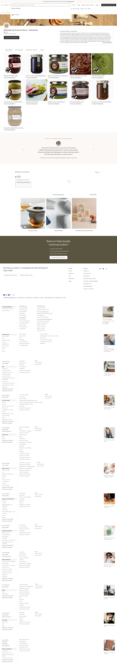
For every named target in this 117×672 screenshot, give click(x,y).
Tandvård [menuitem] (21, 559)
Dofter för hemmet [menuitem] (44, 334)
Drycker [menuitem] (4, 404)
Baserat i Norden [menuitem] (41, 328)
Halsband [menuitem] (4, 513)
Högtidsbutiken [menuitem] (22, 315)
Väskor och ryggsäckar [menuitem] (24, 427)
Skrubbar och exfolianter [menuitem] (25, 470)
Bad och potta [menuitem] (22, 555)
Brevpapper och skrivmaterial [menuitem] (9, 540)
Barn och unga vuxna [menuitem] (7, 652)
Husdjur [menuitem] (4, 347)
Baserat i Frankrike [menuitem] (41, 324)
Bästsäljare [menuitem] (4, 641)
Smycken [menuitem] (4, 342)
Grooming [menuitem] (21, 599)
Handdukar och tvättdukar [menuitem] (25, 563)
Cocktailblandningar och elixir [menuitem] (26, 404)
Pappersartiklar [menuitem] (5, 344)
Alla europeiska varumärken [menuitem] (43, 321)
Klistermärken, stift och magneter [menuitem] (7, 542)
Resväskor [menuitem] (21, 446)
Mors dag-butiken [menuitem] (23, 307)
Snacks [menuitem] (3, 417)
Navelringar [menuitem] (22, 495)
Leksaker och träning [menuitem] (24, 603)
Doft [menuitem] (3, 472)
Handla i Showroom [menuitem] (6, 431)
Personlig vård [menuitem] (5, 481)
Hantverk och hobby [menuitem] (7, 530)
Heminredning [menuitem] (5, 334)
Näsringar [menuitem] (21, 500)
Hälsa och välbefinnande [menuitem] (7, 474)
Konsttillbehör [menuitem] (22, 525)
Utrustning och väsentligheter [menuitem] (9, 561)
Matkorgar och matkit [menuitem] (7, 419)
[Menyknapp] (2, 12)
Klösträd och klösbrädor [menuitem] (24, 593)
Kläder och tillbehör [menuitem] (23, 590)
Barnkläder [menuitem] (4, 576)
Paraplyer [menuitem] (21, 451)
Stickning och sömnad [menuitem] (24, 528)
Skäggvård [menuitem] (21, 612)
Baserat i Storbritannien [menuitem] (42, 322)
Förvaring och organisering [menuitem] (46, 339)
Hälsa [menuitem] (20, 601)
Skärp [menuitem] (20, 429)
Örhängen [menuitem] (4, 507)
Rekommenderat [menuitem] (6, 310)
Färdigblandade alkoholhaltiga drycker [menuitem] (28, 400)
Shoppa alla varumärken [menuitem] (7, 388)
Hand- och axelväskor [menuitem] (24, 455)
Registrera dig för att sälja (88, 5)
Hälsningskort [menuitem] (5, 536)
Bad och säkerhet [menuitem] (6, 559)
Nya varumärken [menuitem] (23, 334)
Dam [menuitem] (3, 338)
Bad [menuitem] (20, 337)
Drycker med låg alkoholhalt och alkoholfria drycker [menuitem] (31, 402)
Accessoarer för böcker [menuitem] (7, 657)
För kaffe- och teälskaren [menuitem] (42, 317)
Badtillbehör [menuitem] (22, 361)
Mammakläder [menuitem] (5, 563)
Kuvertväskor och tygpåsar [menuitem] (25, 430)
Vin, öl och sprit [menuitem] (6, 400)
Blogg (78, 5)
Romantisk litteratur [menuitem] (23, 645)
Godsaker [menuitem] (21, 605)
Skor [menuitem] (3, 436)
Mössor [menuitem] (21, 436)
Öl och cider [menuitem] (22, 396)
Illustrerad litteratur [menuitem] (23, 647)
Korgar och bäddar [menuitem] (23, 595)
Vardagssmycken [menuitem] (23, 326)
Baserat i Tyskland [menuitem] (41, 326)
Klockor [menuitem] (21, 449)
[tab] (8, 50)
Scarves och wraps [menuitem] (23, 440)
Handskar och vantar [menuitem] (24, 432)
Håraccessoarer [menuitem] (22, 434)
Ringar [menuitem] (3, 515)
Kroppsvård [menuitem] (22, 614)
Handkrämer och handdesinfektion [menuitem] (27, 466)
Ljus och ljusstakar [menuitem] (23, 341)
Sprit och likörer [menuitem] (23, 398)
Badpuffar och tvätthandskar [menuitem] (25, 468)
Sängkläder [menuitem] (22, 339)
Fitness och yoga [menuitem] (6, 470)
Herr (86, 8)
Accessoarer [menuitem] (5, 434)
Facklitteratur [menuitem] (5, 650)
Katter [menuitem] (3, 590)
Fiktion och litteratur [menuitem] (7, 648)
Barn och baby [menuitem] (5, 345)
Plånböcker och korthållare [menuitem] (25, 447)
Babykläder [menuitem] (4, 574)
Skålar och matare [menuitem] (23, 584)
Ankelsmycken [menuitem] (22, 493)
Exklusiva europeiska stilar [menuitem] (43, 309)
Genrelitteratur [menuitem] (22, 641)
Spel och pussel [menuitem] (5, 532)
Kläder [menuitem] (3, 438)
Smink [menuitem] (3, 477)
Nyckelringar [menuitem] (22, 438)
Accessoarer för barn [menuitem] (7, 572)
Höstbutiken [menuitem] (22, 313)
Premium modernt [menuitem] (41, 307)
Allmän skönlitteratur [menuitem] (24, 639)
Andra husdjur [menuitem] (5, 593)
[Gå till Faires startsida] (5, 5)
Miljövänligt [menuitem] (5, 643)
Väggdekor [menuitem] (42, 343)
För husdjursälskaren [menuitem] (24, 322)
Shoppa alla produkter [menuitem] (7, 390)
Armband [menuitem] (4, 500)
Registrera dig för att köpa (109, 5)
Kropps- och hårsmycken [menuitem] (8, 498)
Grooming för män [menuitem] (6, 479)
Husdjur (82, 8)
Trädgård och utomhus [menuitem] (24, 343)
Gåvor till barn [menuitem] (22, 324)
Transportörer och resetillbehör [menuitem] (26, 586)
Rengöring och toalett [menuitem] (24, 588)
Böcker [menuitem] (3, 351)
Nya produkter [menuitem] (22, 335)
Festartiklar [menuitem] (4, 538)
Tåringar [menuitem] (21, 502)
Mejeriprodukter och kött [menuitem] (7, 413)
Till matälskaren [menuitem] (40, 315)
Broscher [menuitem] (4, 502)
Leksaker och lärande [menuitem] (7, 569)
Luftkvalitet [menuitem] (21, 552)
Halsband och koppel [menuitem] (24, 592)
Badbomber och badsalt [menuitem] (24, 462)
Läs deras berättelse (107, 42)
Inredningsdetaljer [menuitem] (23, 345)
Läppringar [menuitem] (21, 498)
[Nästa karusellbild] (93, 149)
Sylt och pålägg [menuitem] (5, 415)
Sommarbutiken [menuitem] (23, 311)
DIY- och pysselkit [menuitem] (23, 526)
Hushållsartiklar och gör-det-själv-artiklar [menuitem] (49, 335)
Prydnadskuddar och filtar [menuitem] (46, 341)
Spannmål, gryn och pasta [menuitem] (8, 406)
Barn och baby (76, 8)
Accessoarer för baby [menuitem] (7, 570)
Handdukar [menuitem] (21, 368)
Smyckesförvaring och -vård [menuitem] (8, 511)
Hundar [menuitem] (3, 592)
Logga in (97, 5)
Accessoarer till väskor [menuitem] (24, 453)
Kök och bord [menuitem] (43, 337)
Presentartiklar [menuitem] (22, 319)
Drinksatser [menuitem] (22, 406)
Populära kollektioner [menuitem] (7, 306)
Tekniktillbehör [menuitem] (22, 444)
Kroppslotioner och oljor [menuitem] (24, 464)
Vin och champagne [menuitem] (24, 394)
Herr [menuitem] (3, 349)
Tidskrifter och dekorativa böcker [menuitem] (8, 655)
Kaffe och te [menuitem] (5, 407)
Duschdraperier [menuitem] (22, 366)
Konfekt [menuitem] (4, 411)
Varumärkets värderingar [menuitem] (7, 308)
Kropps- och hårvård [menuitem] (24, 557)
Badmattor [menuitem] (21, 364)
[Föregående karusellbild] (23, 149)
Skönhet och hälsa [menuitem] (6, 340)
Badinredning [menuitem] (22, 362)
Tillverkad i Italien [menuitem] (41, 330)
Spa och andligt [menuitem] (5, 485)
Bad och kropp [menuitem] (5, 468)
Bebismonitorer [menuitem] (22, 553)
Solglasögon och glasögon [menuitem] (25, 442)
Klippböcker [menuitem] (22, 530)
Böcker (89, 8)
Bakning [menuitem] (4, 402)
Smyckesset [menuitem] (5, 509)
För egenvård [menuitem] (22, 328)
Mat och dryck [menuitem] (5, 336)
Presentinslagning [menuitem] (6, 534)
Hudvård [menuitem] (4, 483)
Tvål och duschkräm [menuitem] (23, 472)
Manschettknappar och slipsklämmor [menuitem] (7, 505)
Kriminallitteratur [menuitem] (23, 643)
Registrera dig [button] (70, 1)
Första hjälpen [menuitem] (22, 561)
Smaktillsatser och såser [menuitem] (7, 409)
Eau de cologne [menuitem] (22, 616)
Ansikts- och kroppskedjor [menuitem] (25, 497)
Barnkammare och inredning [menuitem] (8, 565)
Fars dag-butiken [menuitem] (23, 309)
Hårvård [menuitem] (4, 475)
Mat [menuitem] (20, 597)
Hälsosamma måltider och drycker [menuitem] (45, 313)
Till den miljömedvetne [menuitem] (24, 321)
